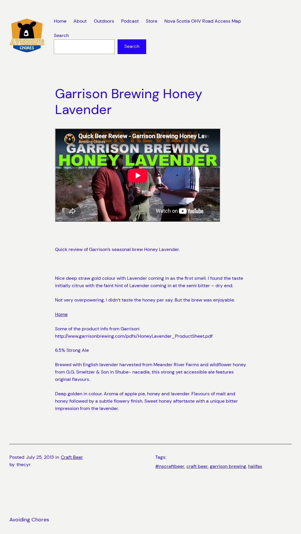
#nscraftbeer (169, 466)
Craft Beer (72, 457)
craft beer (197, 466)
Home (61, 314)
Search (61, 35)
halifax (255, 466)
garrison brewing (228, 466)
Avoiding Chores (29, 519)
